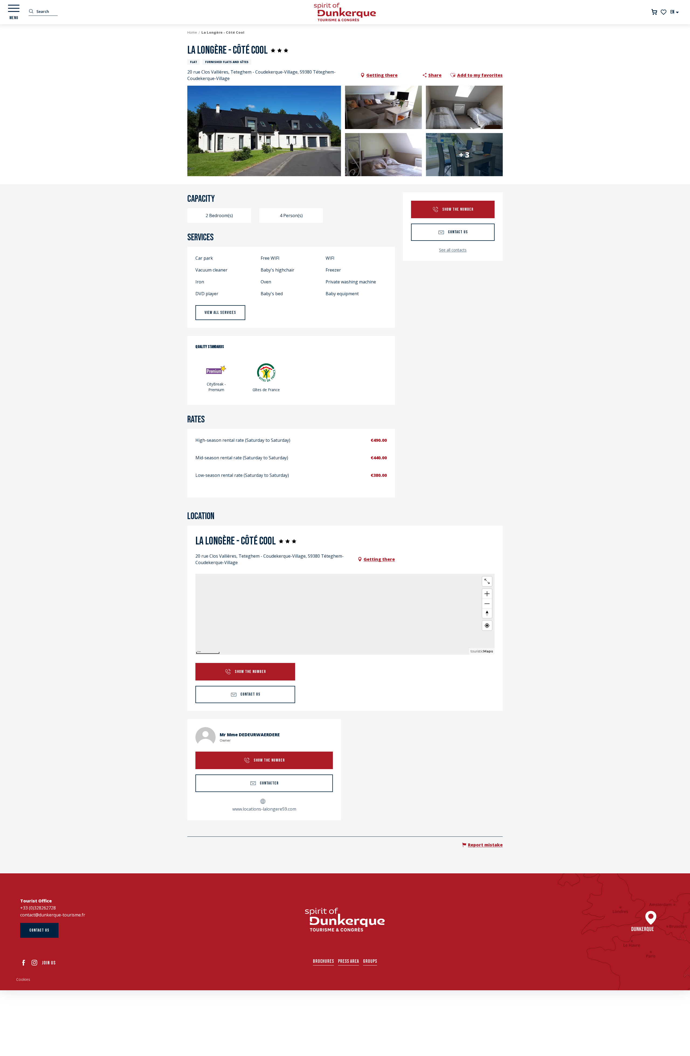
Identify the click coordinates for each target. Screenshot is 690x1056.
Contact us (39, 930)
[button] (675, 12)
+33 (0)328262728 (38, 908)
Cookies (23, 979)
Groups (370, 961)
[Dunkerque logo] (345, 920)
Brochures (323, 961)
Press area (348, 961)
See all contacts (453, 249)
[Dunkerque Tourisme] (345, 12)
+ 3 (464, 155)
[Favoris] (664, 12)
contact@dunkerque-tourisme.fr (52, 915)
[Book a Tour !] (654, 12)
